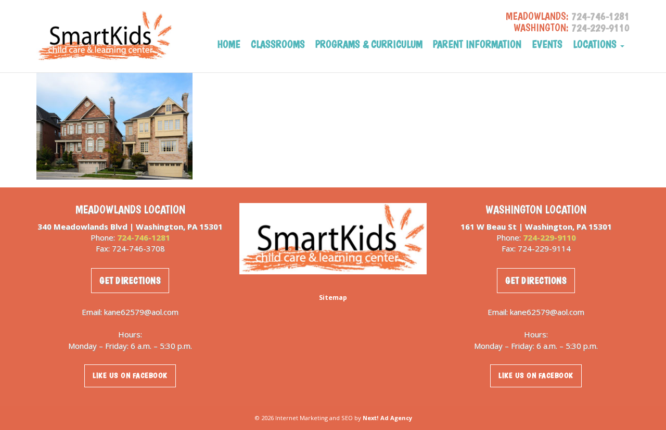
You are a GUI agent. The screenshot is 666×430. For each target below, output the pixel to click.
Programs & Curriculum (368, 44)
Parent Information (477, 44)
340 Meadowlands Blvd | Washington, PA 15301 (130, 226)
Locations (596, 44)
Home (228, 44)
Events (547, 44)
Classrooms (278, 44)
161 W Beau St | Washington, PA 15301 (536, 226)
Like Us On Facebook (130, 375)
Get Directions (130, 280)
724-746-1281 (600, 16)
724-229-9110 (600, 27)
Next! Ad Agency (387, 418)
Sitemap (333, 297)
